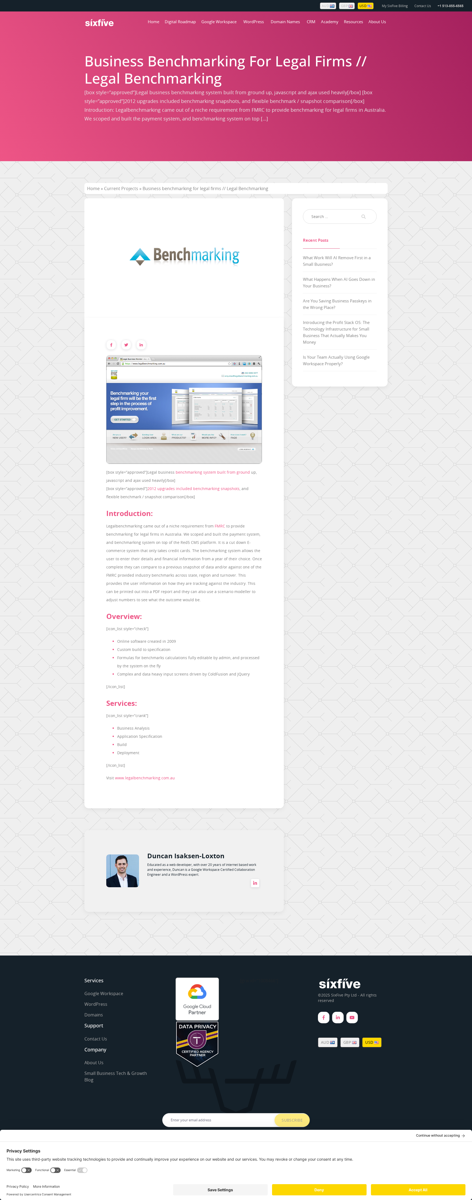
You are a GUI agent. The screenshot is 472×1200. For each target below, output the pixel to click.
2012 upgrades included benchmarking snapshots (194, 488)
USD (363, 6)
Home (153, 21)
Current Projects (121, 188)
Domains (93, 1015)
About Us (377, 21)
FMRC (220, 526)
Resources (353, 21)
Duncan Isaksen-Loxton (186, 855)
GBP (345, 6)
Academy (329, 21)
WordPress (253, 21)
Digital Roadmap (180, 21)
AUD (326, 6)
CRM (311, 21)
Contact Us (422, 6)
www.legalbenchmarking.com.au (145, 777)
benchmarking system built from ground (213, 472)
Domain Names (285, 21)
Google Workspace (219, 21)
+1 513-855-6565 (451, 6)
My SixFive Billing (395, 6)
